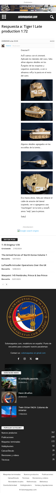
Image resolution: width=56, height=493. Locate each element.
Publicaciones (7, 437)
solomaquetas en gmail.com (33, 353)
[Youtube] (37, 359)
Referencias (31, 481)
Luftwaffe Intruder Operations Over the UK (23, 265)
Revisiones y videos (10, 455)
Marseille (5, 259)
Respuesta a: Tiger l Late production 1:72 (21, 29)
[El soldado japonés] (8, 382)
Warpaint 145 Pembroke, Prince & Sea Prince (24, 275)
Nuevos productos (9, 433)
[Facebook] (19, 359)
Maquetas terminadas (10, 442)
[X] (31, 359)
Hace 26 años (25, 393)
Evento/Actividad (10, 485)
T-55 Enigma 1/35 (10, 244)
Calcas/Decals (7, 451)
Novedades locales (15, 481)
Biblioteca (44, 481)
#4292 (52, 41)
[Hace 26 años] (8, 397)
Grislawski (6, 248)
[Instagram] (25, 359)
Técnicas (5, 460)
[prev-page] (2, 284)
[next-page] (6, 284)
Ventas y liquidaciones (44, 485)
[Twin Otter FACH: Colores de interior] (8, 411)
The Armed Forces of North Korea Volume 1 (24, 255)
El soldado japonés (28, 378)
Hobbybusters (7, 446)
